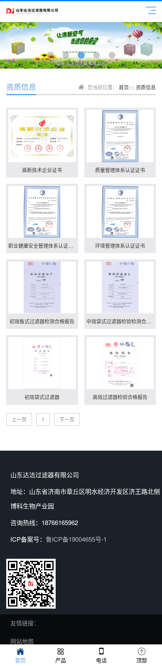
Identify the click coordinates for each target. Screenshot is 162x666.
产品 (60, 660)
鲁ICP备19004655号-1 (76, 539)
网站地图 (22, 641)
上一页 (19, 419)
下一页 (66, 419)
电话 (101, 660)
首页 (124, 87)
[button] (50, 55)
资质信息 (146, 87)
